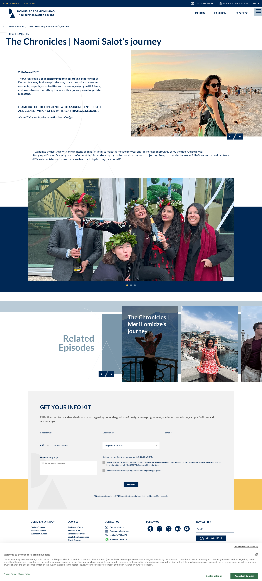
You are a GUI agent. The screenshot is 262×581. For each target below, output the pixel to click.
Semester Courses (76, 533)
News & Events (16, 26)
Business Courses (39, 533)
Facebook (150, 527)
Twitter (169, 527)
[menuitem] (255, 3)
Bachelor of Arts (75, 527)
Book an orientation (235, 3)
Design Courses (38, 527)
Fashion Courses (38, 530)
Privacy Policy (140, 496)
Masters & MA (74, 530)
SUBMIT (131, 484)
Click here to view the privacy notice (116, 457)
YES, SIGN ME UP (214, 538)
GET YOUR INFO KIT (205, 3)
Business (241, 13)
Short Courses (74, 540)
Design (200, 13)
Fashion (220, 13)
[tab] (127, 285)
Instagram (159, 527)
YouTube (187, 527)
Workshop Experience (78, 537)
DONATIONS (29, 3)
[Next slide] (238, 136)
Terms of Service (156, 496)
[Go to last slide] (231, 136)
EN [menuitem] (254, 3)
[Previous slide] (103, 374)
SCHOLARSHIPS (11, 3)
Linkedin (178, 527)
